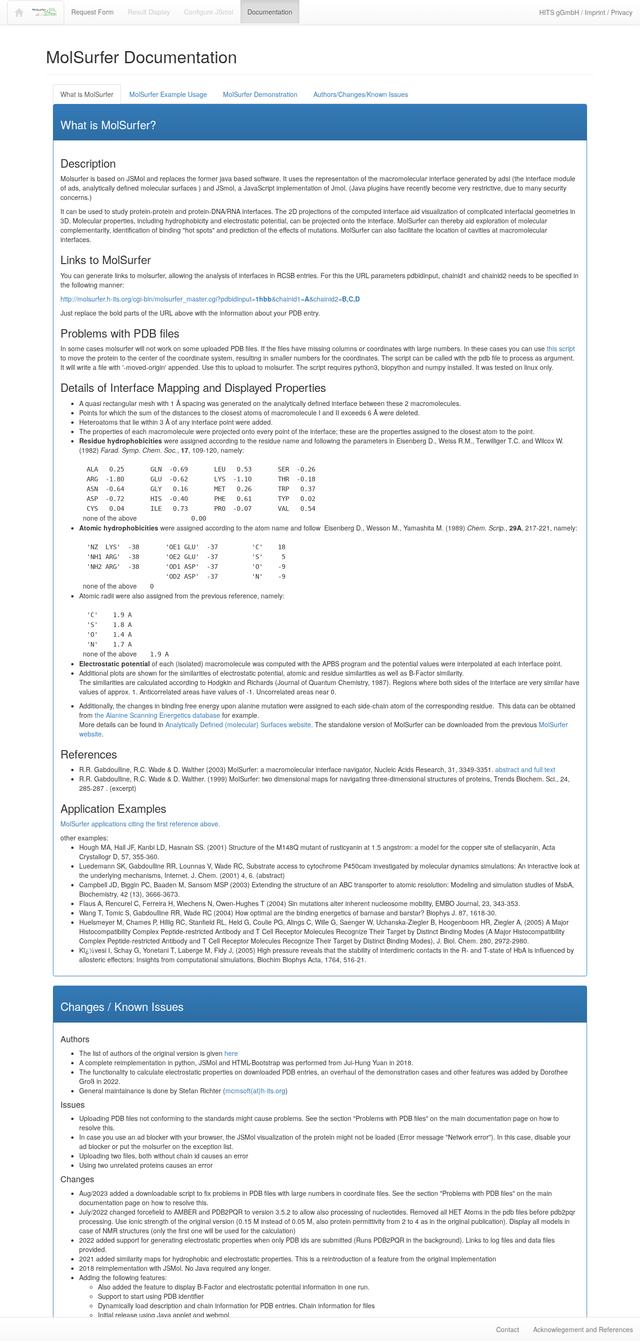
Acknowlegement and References (583, 1329)
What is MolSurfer (86, 94)
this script (561, 348)
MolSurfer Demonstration (260, 94)
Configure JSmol (208, 11)
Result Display (149, 11)
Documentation (269, 11)
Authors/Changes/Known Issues (360, 94)
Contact (507, 1329)
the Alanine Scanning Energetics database (157, 715)
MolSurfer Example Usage (168, 94)
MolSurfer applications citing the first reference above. (140, 823)
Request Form (92, 11)
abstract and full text (525, 769)
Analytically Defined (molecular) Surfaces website (238, 724)
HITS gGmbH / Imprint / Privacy (586, 12)
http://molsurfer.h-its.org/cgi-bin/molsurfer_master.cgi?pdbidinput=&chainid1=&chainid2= (210, 298)
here (231, 1053)
